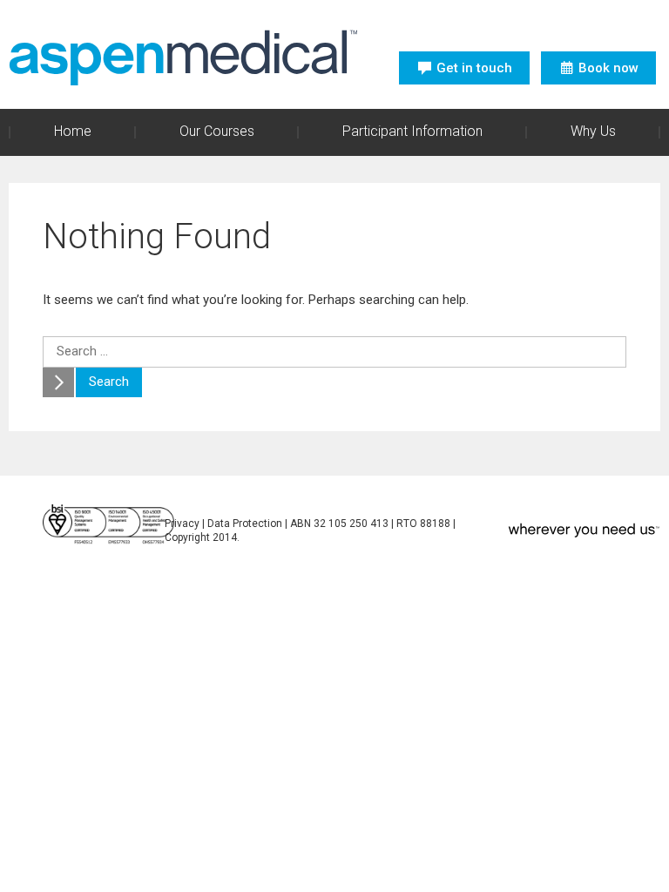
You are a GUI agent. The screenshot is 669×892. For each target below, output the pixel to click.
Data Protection (244, 523)
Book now (608, 68)
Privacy (182, 523)
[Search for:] (334, 351)
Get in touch (474, 68)
